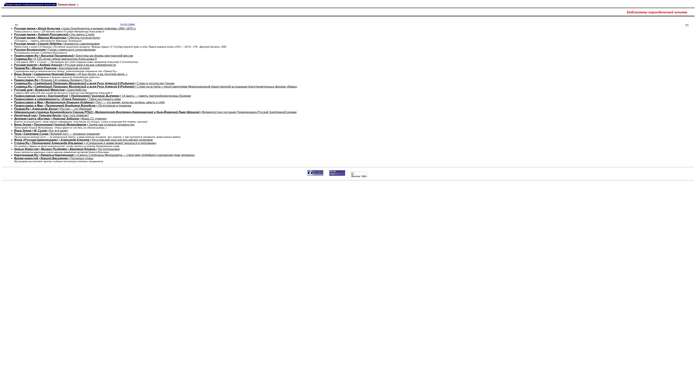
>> (687, 24)
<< (16, 24)
